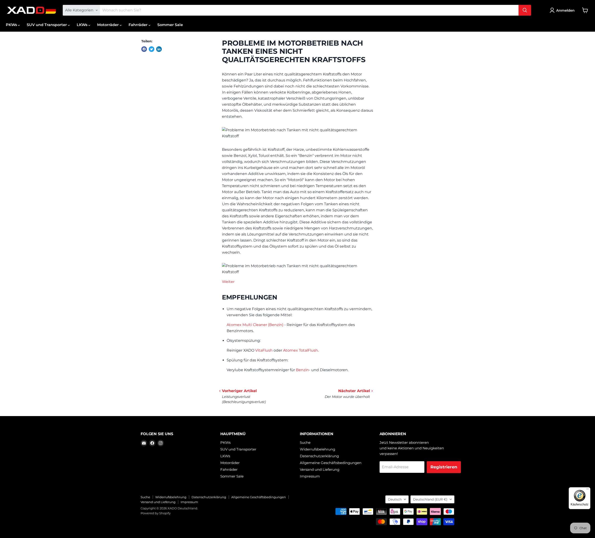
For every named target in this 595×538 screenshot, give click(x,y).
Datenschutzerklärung (319, 456)
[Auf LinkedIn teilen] (159, 49)
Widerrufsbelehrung (317, 449)
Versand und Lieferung (319, 469)
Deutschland (430, 499)
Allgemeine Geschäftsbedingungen (330, 463)
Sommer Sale (170, 25)
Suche (305, 442)
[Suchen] (525, 10)
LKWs (82, 25)
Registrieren (443, 467)
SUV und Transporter (47, 25)
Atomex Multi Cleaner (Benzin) (255, 325)
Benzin (302, 370)
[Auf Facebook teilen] (144, 49)
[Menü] (587, 490)
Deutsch (395, 499)
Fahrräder (139, 25)
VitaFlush (264, 350)
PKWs (12, 25)
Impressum (310, 476)
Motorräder (108, 25)
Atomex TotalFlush (300, 350)
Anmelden (565, 10)
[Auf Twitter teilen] (151, 49)
